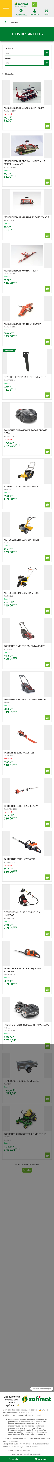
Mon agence (21, 14)
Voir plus (27, 1170)
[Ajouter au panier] (47, 126)
